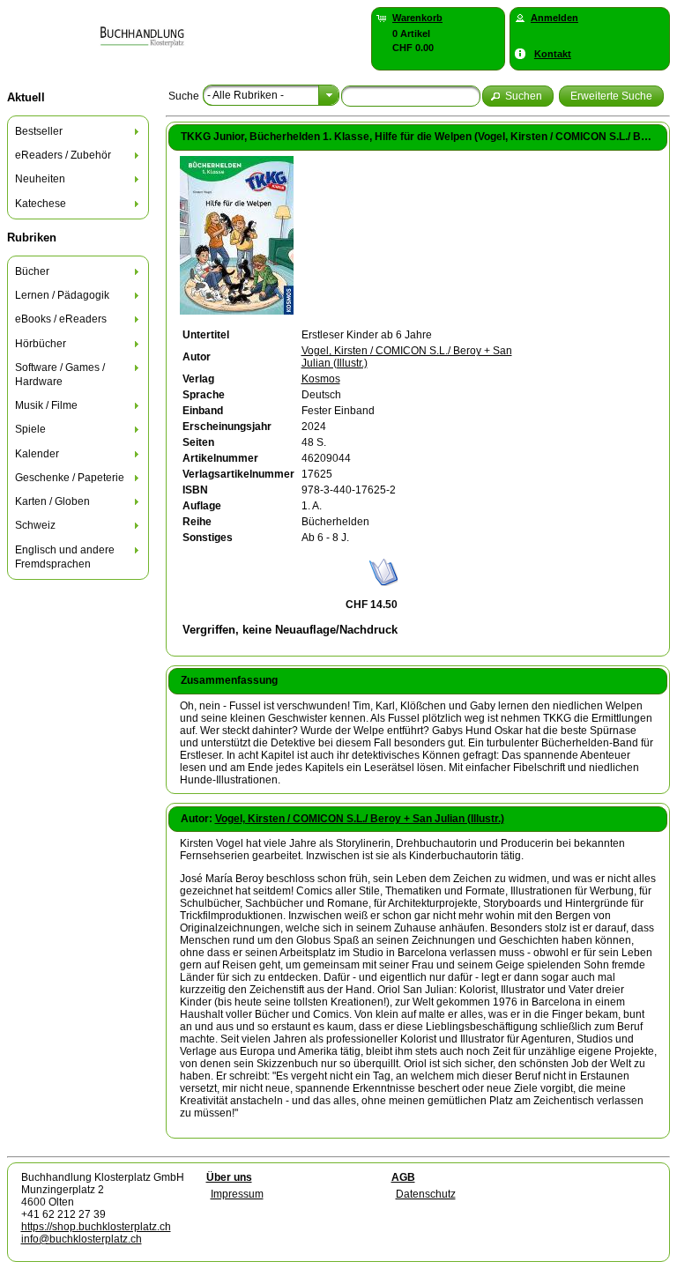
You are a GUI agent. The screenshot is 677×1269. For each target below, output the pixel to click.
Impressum (237, 1194)
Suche (183, 96)
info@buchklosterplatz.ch (81, 1239)
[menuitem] (78, 131)
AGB (403, 1177)
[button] (518, 95)
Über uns (229, 1177)
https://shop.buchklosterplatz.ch (96, 1227)
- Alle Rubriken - (245, 95)
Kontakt (552, 53)
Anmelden (554, 17)
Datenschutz (426, 1194)
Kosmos (320, 379)
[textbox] (410, 96)
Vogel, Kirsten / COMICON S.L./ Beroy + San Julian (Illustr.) (359, 819)
